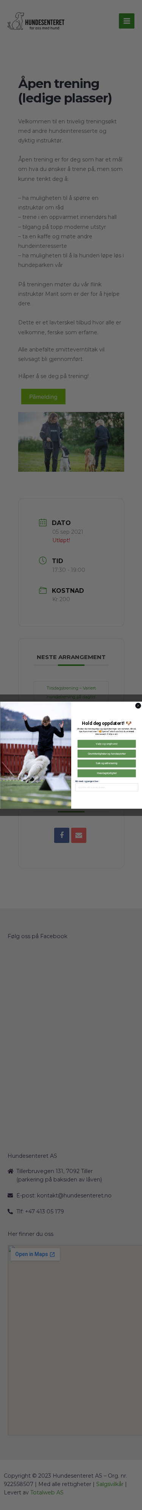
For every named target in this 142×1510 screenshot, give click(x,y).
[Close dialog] (138, 706)
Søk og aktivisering (106, 763)
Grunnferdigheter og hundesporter (106, 753)
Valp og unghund (106, 743)
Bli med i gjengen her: (86, 781)
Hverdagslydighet (106, 773)
